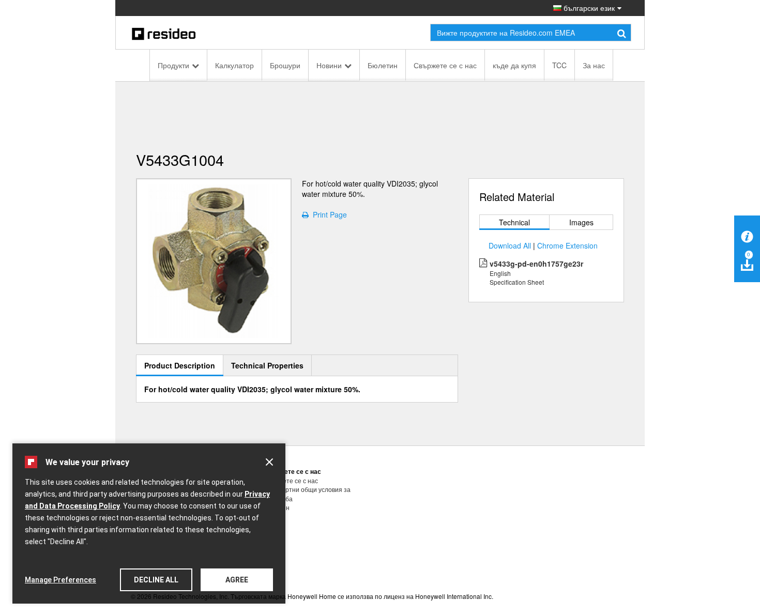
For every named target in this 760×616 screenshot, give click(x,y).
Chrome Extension (567, 245)
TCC (559, 65)
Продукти (173, 65)
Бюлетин (383, 65)
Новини (329, 65)
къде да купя (514, 65)
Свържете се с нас (445, 65)
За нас (594, 65)
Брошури (285, 65)
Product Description (179, 365)
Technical (514, 222)
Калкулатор (234, 65)
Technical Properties (267, 365)
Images (581, 222)
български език (588, 8)
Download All (510, 245)
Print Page (328, 214)
